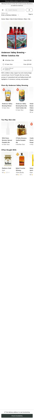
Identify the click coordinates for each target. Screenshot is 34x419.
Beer (25, 19)
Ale (29, 19)
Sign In (31, 14)
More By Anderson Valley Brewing (14, 85)
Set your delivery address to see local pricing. (17, 1)
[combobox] (16, 10)
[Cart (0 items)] (29, 10)
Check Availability (17, 416)
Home (3, 19)
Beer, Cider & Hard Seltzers (14, 19)
